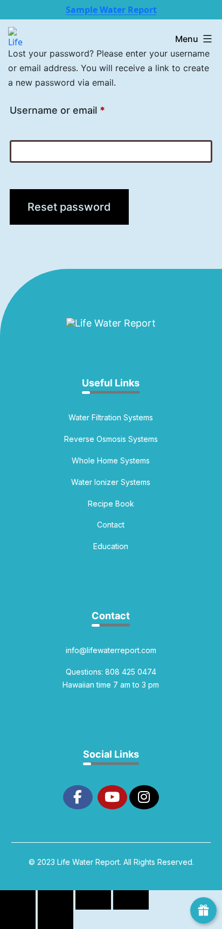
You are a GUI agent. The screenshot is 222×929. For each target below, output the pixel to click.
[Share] (93, 900)
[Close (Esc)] (131, 900)
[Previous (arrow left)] (18, 919)
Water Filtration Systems (110, 417)
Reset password (69, 206)
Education (110, 546)
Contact (110, 524)
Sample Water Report (111, 10)
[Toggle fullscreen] (55, 900)
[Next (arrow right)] (55, 919)
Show (203, 910)
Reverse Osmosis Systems (111, 438)
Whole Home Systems (111, 460)
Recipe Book (111, 503)
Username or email (78, 110)
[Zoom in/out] (18, 900)
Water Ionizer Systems (110, 482)
